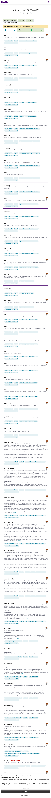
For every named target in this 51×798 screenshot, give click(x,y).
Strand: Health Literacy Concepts (38, 765)
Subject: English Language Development (13, 751)
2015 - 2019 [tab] (6, 20)
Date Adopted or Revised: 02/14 (11, 768)
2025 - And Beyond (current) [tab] (10, 22)
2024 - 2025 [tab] (30, 20)
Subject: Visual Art (8, 40)
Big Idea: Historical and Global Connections (29, 204)
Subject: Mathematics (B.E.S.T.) (11, 461)
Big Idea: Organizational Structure (26, 281)
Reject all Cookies (25, 795)
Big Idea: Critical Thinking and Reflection (28, 40)
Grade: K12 (22, 461)
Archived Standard (15, 760)
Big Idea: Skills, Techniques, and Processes (28, 319)
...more (23, 458)
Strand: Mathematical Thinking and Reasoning (35, 461)
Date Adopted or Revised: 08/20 (11, 463)
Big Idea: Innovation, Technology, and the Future (30, 128)
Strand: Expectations (33, 641)
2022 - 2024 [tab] (22, 20)
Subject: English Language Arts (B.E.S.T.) (13, 641)
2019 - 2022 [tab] (13, 20)
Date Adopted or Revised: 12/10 (11, 43)
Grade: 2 (16, 40)
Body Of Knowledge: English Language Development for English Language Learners (22, 753)
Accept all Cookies (25, 791)
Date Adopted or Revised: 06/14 (11, 755)
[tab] (10, 30)
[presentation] (6, 20)
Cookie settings (25, 788)
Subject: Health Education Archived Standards (14, 765)
